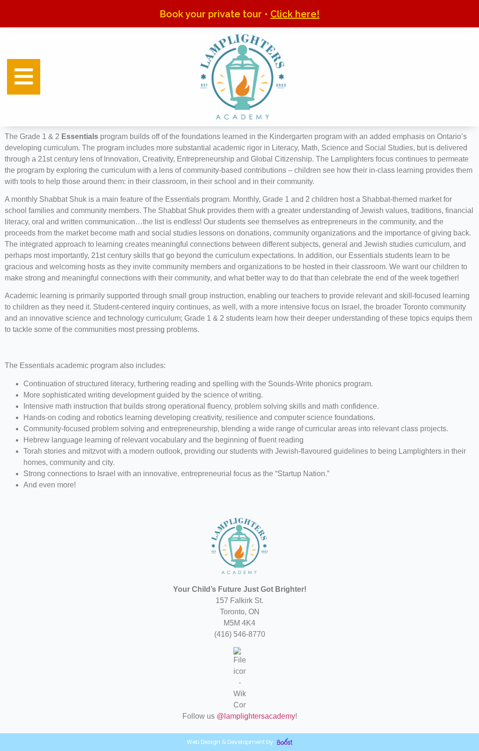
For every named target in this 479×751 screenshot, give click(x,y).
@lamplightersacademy (256, 716)
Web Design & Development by (231, 742)
